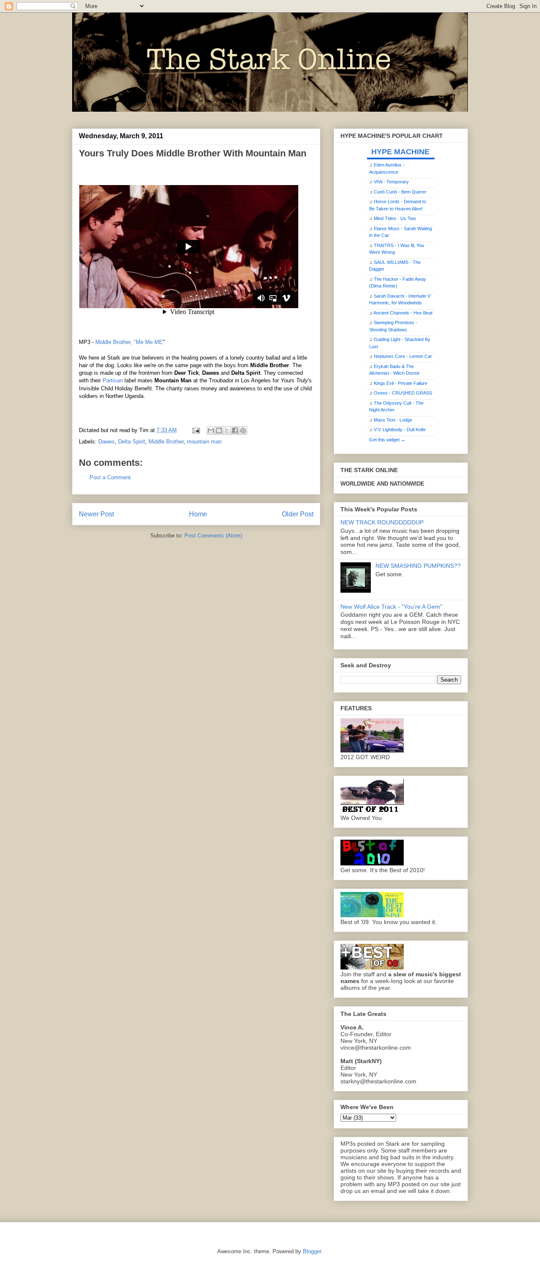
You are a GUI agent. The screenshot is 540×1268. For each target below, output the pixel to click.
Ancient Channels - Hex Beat (402, 312)
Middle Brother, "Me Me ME (129, 342)
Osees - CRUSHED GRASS (403, 392)
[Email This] (211, 430)
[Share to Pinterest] (243, 430)
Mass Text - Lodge (393, 419)
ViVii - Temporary (391, 181)
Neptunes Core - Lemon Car (403, 356)
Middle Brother (166, 441)
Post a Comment (110, 477)
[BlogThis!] (219, 430)
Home (198, 514)
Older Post (297, 514)
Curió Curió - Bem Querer (400, 191)
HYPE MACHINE (400, 152)
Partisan (113, 380)
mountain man (204, 441)
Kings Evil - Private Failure (400, 383)
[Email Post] (195, 430)
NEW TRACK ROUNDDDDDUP (382, 522)
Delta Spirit (131, 441)
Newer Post (96, 514)
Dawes (106, 441)
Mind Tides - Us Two (395, 218)
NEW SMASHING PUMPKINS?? (418, 565)
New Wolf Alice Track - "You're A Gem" (391, 606)
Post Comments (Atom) (213, 535)
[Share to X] (227, 430)
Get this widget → (387, 439)
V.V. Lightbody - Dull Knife (400, 429)
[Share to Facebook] (235, 430)
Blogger (312, 1251)
